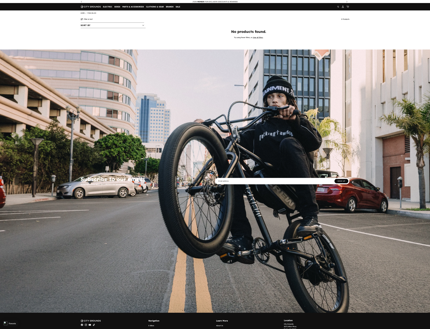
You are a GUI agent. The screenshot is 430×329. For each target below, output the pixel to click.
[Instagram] (86, 324)
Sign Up (341, 181)
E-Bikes (151, 326)
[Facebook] (82, 324)
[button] (112, 25)
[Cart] (347, 6)
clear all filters (258, 37)
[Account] (342, 6)
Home (83, 13)
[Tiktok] (93, 324)
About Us (219, 326)
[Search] (338, 6)
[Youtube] (89, 324)
